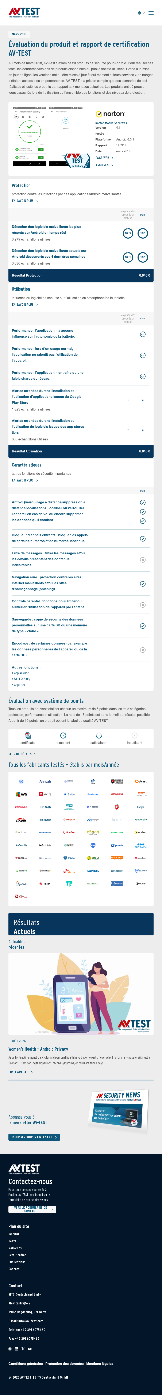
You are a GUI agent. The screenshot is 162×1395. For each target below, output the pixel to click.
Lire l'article (18, 1072)
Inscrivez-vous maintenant (32, 1137)
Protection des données (64, 1364)
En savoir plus (23, 201)
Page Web (102, 158)
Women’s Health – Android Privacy (38, 1049)
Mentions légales (99, 1364)
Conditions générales (25, 1364)
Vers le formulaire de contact (30, 1209)
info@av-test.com (30, 1321)
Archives (102, 165)
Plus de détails (20, 754)
